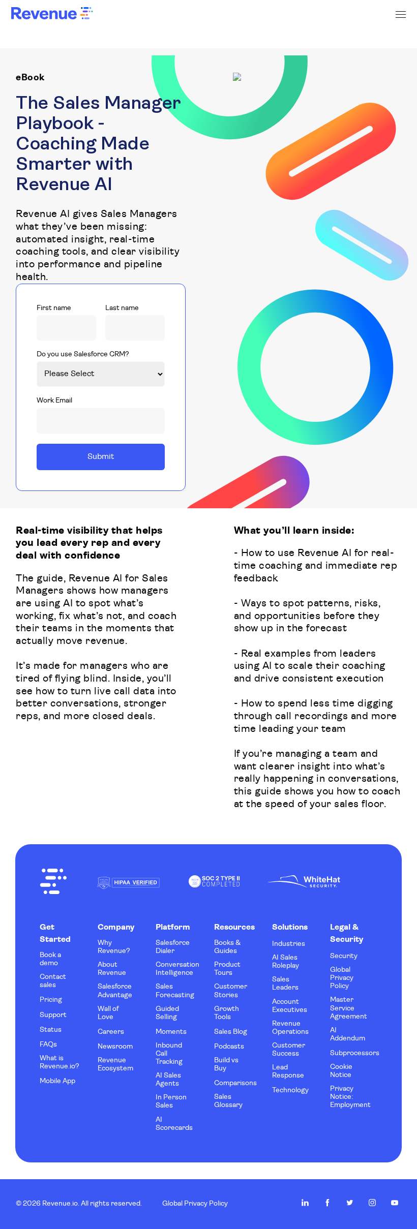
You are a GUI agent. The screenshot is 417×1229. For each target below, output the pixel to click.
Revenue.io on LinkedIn (305, 1202)
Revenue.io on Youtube (394, 1202)
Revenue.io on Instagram (372, 1202)
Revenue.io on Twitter (349, 1202)
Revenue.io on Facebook (327, 1202)
